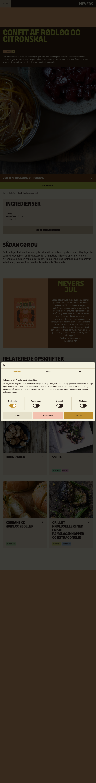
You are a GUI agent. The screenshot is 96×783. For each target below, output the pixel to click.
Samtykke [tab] (17, 372)
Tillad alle (78, 415)
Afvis (17, 415)
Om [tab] (79, 372)
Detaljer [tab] (48, 372)
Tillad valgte (48, 415)
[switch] (36, 406)
